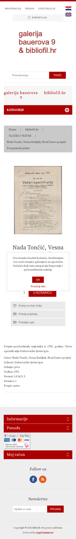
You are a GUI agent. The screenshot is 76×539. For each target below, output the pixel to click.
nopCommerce (44, 532)
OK (38, 279)
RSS (42, 479)
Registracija (13, 8)
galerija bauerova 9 (21, 95)
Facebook (33, 479)
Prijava (29, 8)
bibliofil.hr (55, 93)
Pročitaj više (38, 286)
